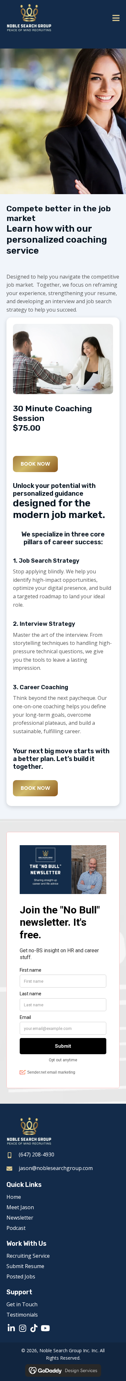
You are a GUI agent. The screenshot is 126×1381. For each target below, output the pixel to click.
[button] (11, 1328)
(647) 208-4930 (36, 1154)
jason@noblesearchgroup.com (56, 1168)
